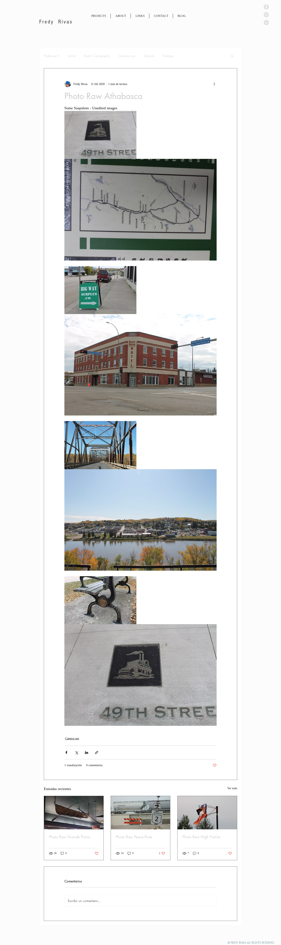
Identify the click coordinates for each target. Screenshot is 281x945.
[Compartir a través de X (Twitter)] (76, 752)
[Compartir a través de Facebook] (66, 752)
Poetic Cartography (97, 56)
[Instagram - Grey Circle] (266, 14)
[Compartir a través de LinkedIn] (86, 752)
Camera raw (126, 56)
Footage (168, 56)
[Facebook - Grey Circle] (266, 6)
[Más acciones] (214, 83)
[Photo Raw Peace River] (140, 812)
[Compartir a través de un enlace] (97, 752)
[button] (232, 55)
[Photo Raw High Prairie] (207, 812)
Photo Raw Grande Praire (69, 836)
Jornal (71, 56)
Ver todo (232, 788)
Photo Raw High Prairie (201, 836)
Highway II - (52, 56)
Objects (149, 56)
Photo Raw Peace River (134, 836)
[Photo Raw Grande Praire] (73, 812)
